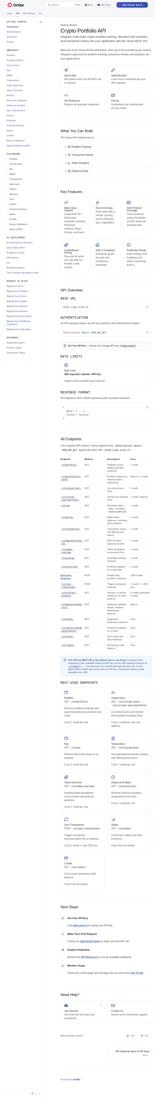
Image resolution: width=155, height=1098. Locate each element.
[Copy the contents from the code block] (147, 307)
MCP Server (29, 13)
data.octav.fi (128, 345)
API (17, 13)
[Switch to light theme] (35, 1093)
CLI (40, 13)
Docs (9, 13)
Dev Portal (135, 4)
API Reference (89, 957)
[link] (83, 76)
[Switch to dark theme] (39, 1093)
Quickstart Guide (90, 941)
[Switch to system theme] (32, 1093)
